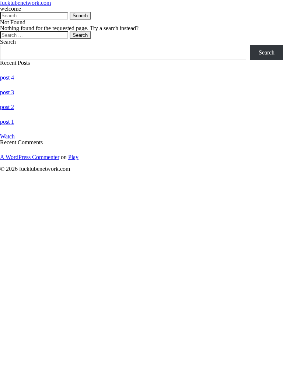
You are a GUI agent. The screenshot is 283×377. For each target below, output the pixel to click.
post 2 (7, 107)
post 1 (7, 122)
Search (8, 42)
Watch (7, 136)
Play (73, 157)
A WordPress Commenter (29, 157)
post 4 (7, 77)
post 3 (7, 92)
